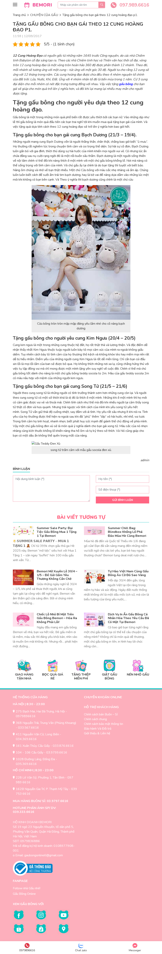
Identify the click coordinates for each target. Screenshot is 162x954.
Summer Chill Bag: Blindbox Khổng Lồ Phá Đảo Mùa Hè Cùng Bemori (127, 532)
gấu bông (126, 84)
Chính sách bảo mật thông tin (103, 724)
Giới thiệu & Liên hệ (97, 733)
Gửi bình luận (122, 500)
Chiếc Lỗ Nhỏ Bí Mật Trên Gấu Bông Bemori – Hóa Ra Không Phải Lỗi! (57, 618)
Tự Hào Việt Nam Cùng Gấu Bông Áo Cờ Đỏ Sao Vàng (128, 573)
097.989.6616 (133, 5)
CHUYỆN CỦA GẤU (44, 15)
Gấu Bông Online (24, 894)
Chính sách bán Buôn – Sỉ (101, 714)
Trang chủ (19, 15)
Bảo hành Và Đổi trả (97, 728)
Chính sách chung (95, 719)
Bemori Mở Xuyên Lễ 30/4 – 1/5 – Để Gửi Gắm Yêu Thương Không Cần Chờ (57, 575)
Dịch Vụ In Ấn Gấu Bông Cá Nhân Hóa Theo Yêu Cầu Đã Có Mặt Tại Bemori (128, 618)
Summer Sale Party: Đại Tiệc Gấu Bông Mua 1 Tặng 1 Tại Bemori (56, 532)
